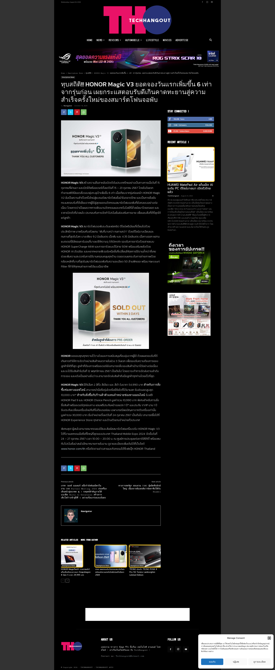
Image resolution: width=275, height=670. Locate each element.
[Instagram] (207, 2)
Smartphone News (75, 73)
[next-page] (67, 580)
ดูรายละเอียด (260, 661)
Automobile (132, 40)
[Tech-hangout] (137, 20)
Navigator (68, 106)
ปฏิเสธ (236, 661)
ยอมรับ (212, 661)
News (99, 40)
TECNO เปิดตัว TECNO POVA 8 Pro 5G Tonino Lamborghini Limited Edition (143, 572)
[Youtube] (212, 2)
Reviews (114, 40)
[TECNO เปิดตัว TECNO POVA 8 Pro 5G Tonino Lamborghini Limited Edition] (145, 556)
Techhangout (173, 196)
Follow (208, 125)
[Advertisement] (137, 614)
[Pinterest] (77, 112)
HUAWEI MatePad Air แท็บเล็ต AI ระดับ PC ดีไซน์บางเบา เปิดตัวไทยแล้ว (190, 188)
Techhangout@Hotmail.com (130, 656)
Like (210, 119)
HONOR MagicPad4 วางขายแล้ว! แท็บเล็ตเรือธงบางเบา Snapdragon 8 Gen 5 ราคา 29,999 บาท (76, 572)
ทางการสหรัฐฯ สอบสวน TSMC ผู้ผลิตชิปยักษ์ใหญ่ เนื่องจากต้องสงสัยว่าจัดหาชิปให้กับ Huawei (139, 489)
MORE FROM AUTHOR (89, 539)
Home (90, 40)
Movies (167, 40)
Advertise (181, 40)
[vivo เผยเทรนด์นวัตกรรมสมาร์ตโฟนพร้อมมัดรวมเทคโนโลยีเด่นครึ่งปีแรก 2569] (110, 556)
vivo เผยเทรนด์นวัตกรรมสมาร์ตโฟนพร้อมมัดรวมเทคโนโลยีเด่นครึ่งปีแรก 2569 (109, 572)
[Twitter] (70, 112)
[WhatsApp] (84, 112)
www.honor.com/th (73, 449)
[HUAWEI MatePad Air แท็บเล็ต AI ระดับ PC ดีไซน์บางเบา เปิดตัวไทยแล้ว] (191, 164)
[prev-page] (63, 580)
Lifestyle (152, 40)
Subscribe (207, 131)
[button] (269, 638)
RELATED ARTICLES (69, 539)
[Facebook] (202, 2)
